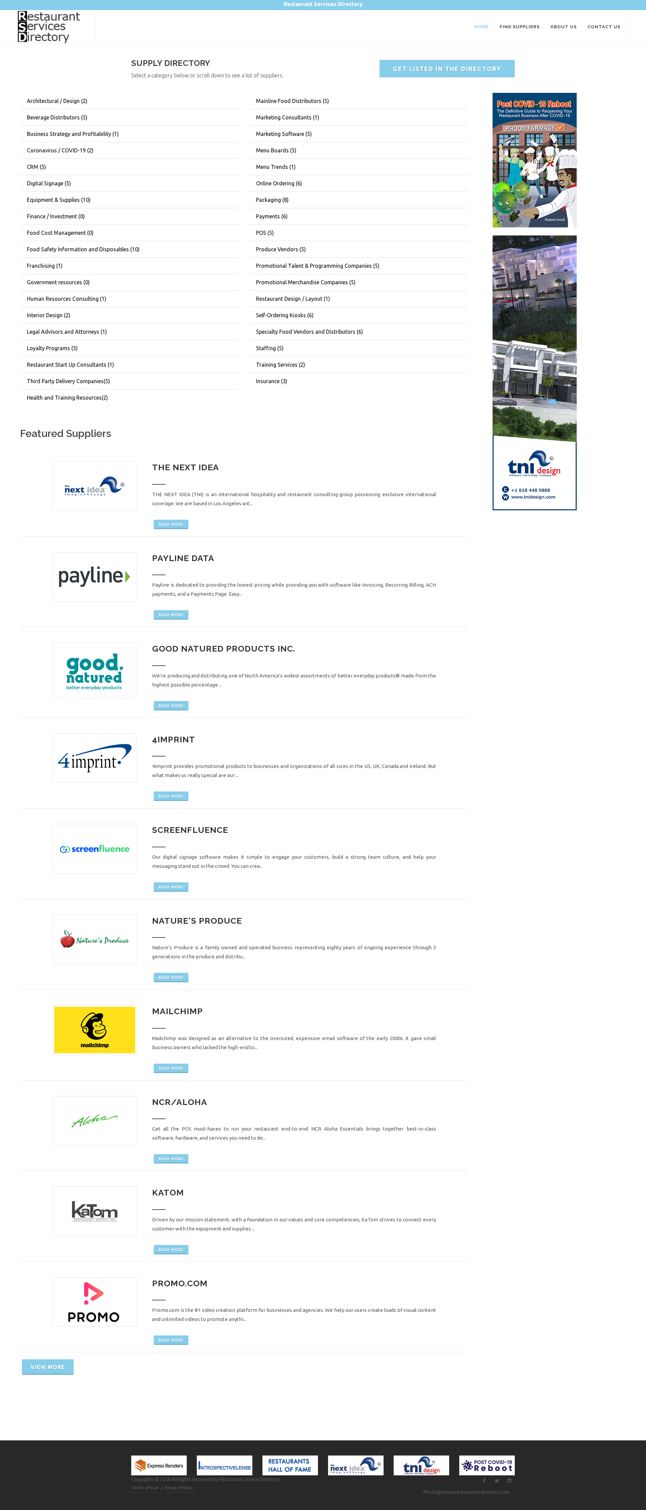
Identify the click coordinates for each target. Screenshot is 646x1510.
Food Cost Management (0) (60, 233)
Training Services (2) (280, 365)
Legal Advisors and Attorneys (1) (67, 332)
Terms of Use (145, 1487)
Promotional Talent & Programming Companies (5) (318, 266)
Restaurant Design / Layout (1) (293, 299)
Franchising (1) (45, 266)
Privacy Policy (179, 1487)
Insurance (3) (271, 381)
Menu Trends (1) (276, 167)
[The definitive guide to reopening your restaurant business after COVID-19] (535, 159)
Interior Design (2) (48, 315)
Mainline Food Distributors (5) (292, 101)
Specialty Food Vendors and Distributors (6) (309, 332)
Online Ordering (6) (279, 183)
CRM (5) (36, 167)
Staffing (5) (270, 348)
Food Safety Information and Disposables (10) (83, 249)
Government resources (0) (58, 282)
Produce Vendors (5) (281, 249)
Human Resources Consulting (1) (66, 299)
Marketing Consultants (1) (287, 117)
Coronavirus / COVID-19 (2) (60, 150)
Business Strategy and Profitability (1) (73, 134)
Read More (171, 524)
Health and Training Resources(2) (67, 398)
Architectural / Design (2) (57, 101)
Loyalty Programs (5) (52, 348)
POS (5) (265, 233)
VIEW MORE (48, 1367)
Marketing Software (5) (284, 134)
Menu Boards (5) (276, 150)
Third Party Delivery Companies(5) (68, 381)
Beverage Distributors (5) (57, 117)
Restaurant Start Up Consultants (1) (70, 365)
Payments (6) (272, 216)
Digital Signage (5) (49, 183)
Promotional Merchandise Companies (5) (306, 282)
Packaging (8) (272, 200)
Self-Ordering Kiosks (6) (285, 315)
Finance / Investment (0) (56, 216)
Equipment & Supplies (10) (59, 200)
